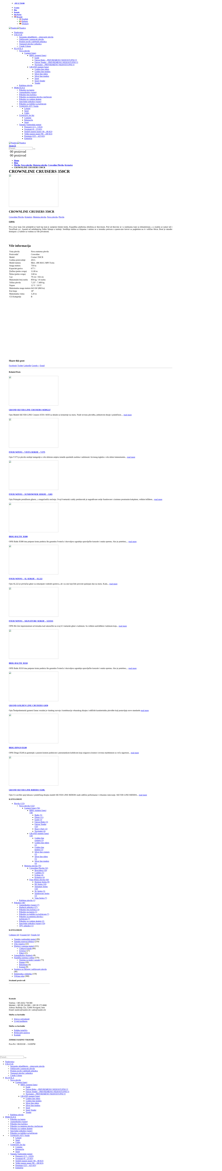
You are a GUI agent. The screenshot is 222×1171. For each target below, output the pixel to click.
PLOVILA (18, 48)
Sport (37, 78)
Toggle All (35, 935)
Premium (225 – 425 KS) (34, 136)
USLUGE (18, 35)
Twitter (20, 365)
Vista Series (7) (41, 898)
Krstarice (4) (40, 877)
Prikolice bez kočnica (27, 95)
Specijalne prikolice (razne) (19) (32, 923)
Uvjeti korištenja (20, 1021)
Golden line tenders (42, 71)
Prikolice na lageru (26, 90)
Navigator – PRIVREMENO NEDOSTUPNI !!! (55, 65)
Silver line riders (41, 74)
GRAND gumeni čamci (39, 67)
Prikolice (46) (19, 903)
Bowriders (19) (41, 870)
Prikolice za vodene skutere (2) (31, 921)
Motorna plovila (39, 217)
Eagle (37, 58)
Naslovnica (18, 32)
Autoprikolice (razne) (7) (29, 905)
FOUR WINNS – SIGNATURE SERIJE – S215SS (31, 621)
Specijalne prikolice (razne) (30, 101)
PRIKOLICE (19, 88)
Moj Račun (17, 15)
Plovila (61, 217)
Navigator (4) (40, 831)
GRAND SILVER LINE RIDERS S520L (27, 790)
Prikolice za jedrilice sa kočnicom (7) (34, 914)
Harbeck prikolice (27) (28, 907)
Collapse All (14, 935)
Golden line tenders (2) (39, 848)
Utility (26, 113)
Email (42, 365)
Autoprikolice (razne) (27, 92)
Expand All (25, 935)
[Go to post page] (33, 405)
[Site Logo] (17, 28)
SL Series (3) (40, 891)
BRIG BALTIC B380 (18, 536)
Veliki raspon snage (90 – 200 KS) (38, 134)
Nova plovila (24, 51)
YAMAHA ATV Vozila (28, 106)
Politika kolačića (20, 1030)
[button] (12, 145)
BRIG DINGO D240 (18, 748)
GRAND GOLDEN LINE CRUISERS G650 (28, 705)
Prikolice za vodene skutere (30, 99)
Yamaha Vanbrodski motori (30, 125)
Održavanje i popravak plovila (31, 39)
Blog (15, 10)
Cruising (27, 118)
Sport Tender (40, 81)
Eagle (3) (38, 820)
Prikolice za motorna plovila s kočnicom (35, 97)
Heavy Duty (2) (41, 829)
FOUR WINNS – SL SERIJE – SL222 (25, 579)
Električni (28, 138)
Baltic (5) (38, 815)
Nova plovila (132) (27, 806)
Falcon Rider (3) (41, 822)
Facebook (13, 365)
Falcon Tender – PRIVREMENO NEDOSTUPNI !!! (56, 62)
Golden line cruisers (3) (39, 839)
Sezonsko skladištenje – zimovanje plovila (36, 37)
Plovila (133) (19, 803)
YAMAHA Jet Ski (26, 115)
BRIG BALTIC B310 (18, 663)
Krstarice (28, 217)
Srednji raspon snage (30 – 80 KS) (38, 131)
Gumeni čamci (30, 53)
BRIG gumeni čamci (37, 55)
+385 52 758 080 (19, 3)
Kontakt (17, 12)
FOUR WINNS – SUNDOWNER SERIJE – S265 (30, 494)
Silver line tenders (42, 76)
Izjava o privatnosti (21, 1019)
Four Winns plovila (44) (39, 880)
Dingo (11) (39, 817)
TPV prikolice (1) (26, 926)
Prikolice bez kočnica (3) (29, 910)
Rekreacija (28, 120)
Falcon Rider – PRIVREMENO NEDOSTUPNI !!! (56, 60)
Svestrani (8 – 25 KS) (33, 129)
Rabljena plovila (25, 85)
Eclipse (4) (39, 875)
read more (128, 415)
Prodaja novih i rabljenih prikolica (33, 41)
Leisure (27, 108)
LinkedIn (27, 365)
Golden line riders (42, 69)
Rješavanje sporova (22, 1033)
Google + (35, 365)
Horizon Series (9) (42, 882)
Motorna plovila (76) (32, 866)
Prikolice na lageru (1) (28, 912)
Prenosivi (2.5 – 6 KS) (33, 127)
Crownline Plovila (16, 217)
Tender (37, 83)
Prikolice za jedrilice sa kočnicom (32, 104)
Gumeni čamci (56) (32, 808)
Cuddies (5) (39, 873)
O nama (16, 8)
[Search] (25, 1057)
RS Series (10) (40, 884)
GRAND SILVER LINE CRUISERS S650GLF (30, 410)
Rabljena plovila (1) (27, 900)
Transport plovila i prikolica (30, 44)
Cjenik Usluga (25, 46)
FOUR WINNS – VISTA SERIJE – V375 (27, 452)
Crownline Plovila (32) (38, 868)
